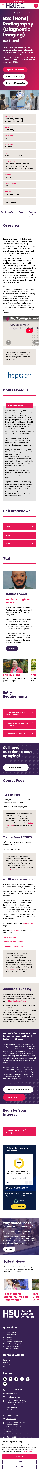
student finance (15, 930)
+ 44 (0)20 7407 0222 (14, 1415)
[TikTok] (22, 1379)
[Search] (36, 6)
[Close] (37, 1440)
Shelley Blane (11, 675)
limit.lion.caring (11, 1419)
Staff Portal (7, 1339)
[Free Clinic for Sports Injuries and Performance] (16, 1284)
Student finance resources (13, 946)
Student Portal (8, 1337)
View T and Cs (14, 1097)
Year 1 (8, 527)
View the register (12, 969)
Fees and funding (9, 937)
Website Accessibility (11, 1346)
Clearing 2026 (19, 1)
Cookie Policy (27, 1452)
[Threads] (28, 1379)
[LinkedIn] (16, 1379)
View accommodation (18, 1089)
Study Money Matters (13, 870)
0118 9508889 (11, 1437)
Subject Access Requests (12, 1344)
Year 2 (8, 535)
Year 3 (8, 543)
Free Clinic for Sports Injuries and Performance (16, 1296)
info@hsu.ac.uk (11, 1393)
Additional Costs (28, 923)
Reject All (19, 1467)
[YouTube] (5, 1384)
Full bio (12, 648)
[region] (19, 1454)
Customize (19, 1462)
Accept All (19, 1457)
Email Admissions (16, 767)
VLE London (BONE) (10, 1332)
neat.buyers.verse (13, 1397)
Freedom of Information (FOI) (14, 1342)
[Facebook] (5, 1379)
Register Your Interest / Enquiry (16, 1131)
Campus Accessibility (11, 1348)
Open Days (7, 1360)
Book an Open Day (14, 76)
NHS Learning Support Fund (16, 1001)
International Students (15, 734)
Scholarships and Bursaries (13, 942)
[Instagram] (10, 1379)
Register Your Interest (15, 69)
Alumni (5, 1362)
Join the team (8, 1365)
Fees (21, 212)
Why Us (9, 1249)
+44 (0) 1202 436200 (14, 1390)
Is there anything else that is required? (17, 724)
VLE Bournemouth (9, 1335)
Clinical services (9, 1367)
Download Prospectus (15, 83)
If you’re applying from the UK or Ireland (15, 713)
